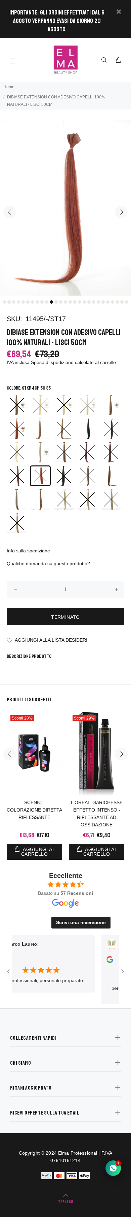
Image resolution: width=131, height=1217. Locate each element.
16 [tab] (75, 302)
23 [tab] (108, 302)
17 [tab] (79, 302)
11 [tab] (51, 302)
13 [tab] (60, 302)
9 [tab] (42, 302)
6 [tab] (28, 302)
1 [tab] (4, 302)
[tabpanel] (65, 208)
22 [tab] (103, 302)
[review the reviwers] (102, 961)
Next (121, 212)
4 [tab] (18, 302)
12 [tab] (56, 302)
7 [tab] (32, 302)
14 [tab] (65, 302)
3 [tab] (13, 302)
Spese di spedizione (52, 362)
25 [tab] (117, 302)
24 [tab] (112, 302)
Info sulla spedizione (28, 550)
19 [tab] (89, 302)
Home (8, 87)
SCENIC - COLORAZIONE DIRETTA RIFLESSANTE (34, 810)
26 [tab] (122, 302)
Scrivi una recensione (81, 922)
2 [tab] (9, 302)
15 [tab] (70, 302)
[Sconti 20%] (34, 754)
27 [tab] (126, 302)
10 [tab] (46, 302)
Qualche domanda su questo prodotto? (48, 563)
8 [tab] (37, 302)
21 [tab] (98, 302)
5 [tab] (23, 302)
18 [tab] (84, 302)
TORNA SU (65, 1202)
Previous (9, 212)
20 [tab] (93, 302)
